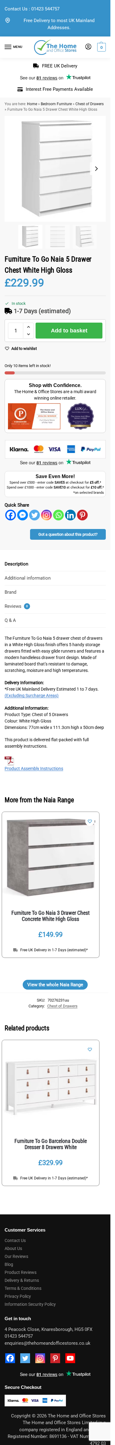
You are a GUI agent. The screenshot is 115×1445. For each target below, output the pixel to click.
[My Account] (88, 47)
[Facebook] (10, 515)
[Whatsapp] (58, 515)
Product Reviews (20, 1272)
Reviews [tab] (16, 606)
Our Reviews (16, 1256)
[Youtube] (70, 1358)
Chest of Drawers (89, 104)
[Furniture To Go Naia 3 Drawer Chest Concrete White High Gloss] (50, 858)
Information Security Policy (30, 1304)
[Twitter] (34, 515)
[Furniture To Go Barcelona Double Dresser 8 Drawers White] (50, 1086)
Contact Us (16, 9)
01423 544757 (45, 9)
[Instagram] (46, 515)
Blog (9, 1264)
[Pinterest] (82, 515)
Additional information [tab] (28, 578)
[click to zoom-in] (57, 169)
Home (32, 104)
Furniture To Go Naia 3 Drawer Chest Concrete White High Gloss (50, 916)
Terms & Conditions (23, 1288)
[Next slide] (96, 168)
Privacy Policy (18, 1296)
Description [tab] (16, 564)
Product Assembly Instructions (34, 768)
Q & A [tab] (10, 620)
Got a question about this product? (68, 534)
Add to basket (69, 331)
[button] (101, 47)
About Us (13, 1248)
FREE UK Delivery (59, 66)
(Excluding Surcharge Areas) (32, 695)
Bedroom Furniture (56, 104)
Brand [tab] (10, 592)
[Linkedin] (70, 515)
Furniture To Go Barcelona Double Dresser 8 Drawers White (50, 1144)
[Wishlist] (89, 821)
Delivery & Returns (22, 1280)
